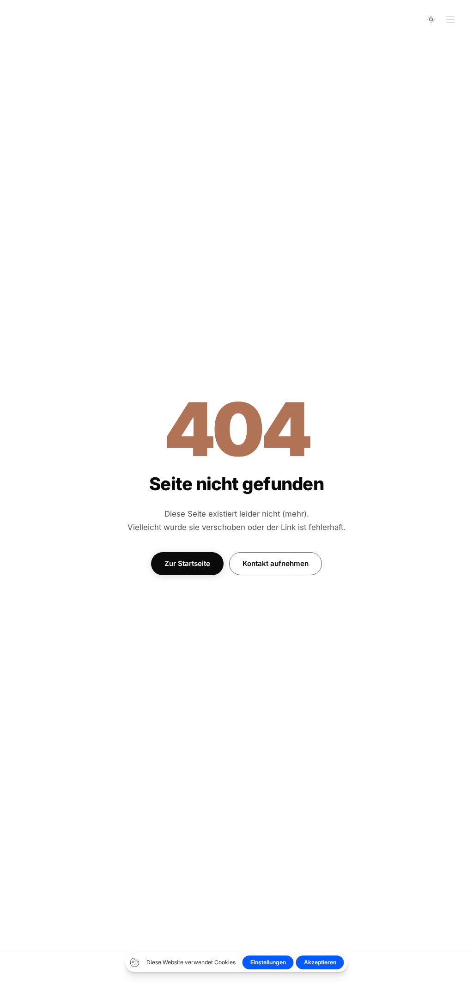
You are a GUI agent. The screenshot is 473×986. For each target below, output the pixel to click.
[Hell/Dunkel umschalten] (431, 19)
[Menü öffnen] (450, 19)
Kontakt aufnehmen (276, 563)
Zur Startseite (187, 563)
